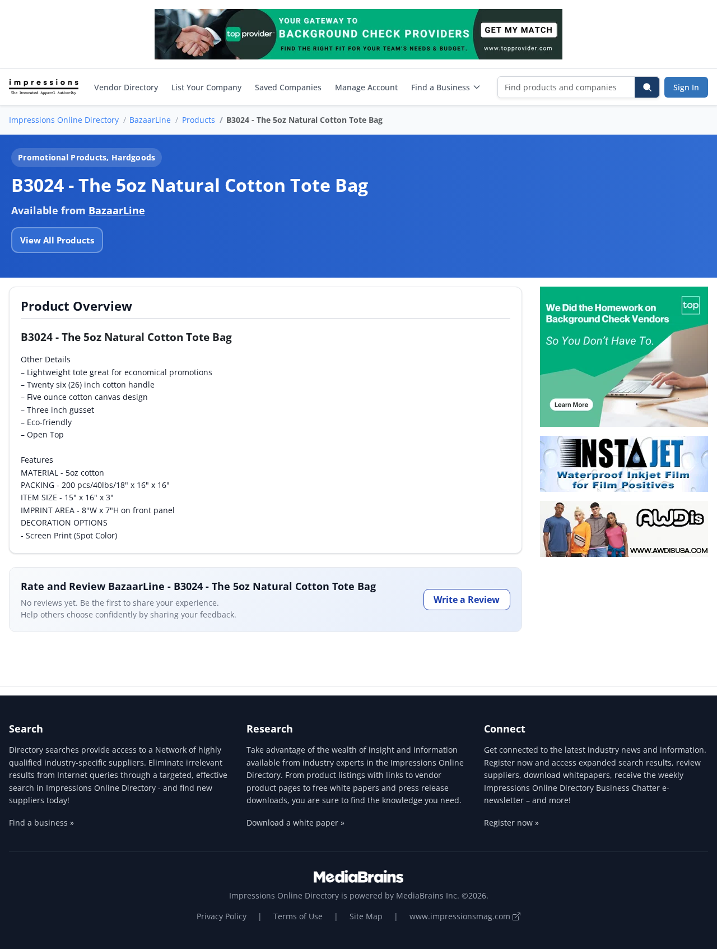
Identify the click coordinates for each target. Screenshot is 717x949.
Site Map (366, 916)
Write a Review (467, 599)
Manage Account (366, 87)
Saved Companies (288, 87)
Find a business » (41, 822)
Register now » (511, 822)
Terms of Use (298, 916)
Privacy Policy (221, 916)
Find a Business (440, 87)
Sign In (686, 87)
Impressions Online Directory (64, 119)
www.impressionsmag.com (461, 916)
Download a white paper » (295, 822)
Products (198, 119)
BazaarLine (150, 119)
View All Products (57, 240)
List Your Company (206, 87)
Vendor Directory (126, 87)
